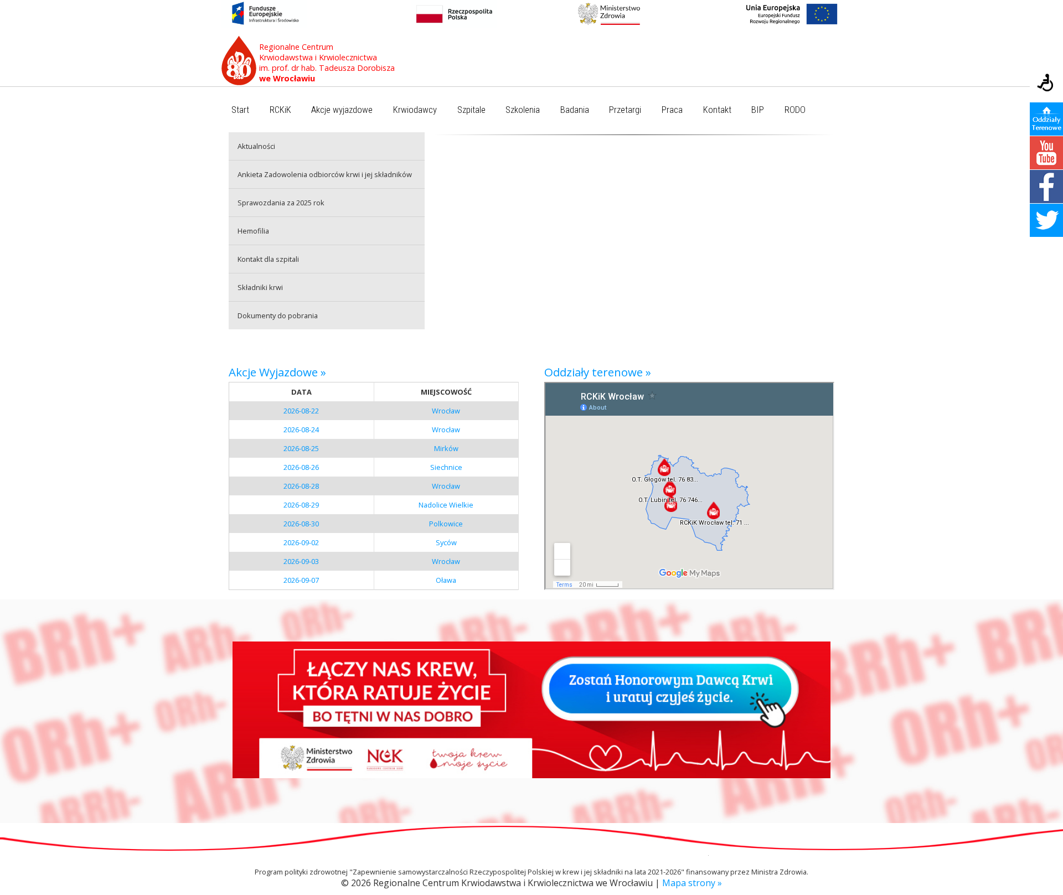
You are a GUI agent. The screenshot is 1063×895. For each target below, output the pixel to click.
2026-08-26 (301, 467)
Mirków (446, 448)
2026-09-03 (301, 561)
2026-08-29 (301, 505)
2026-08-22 (301, 411)
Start (240, 110)
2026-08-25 (301, 448)
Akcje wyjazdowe (342, 110)
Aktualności (256, 146)
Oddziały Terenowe (1046, 119)
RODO (795, 110)
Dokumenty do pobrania (278, 315)
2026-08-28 (301, 486)
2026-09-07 (301, 580)
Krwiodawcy (415, 110)
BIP (757, 110)
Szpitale (471, 110)
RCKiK (280, 110)
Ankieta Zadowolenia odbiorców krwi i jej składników (325, 174)
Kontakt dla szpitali (268, 259)
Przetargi (625, 110)
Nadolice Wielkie (446, 505)
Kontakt (717, 110)
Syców (446, 542)
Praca (672, 110)
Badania (574, 110)
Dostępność (1046, 83)
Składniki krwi (260, 287)
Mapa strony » (692, 883)
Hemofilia (253, 231)
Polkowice (446, 524)
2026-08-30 (301, 524)
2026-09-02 (301, 542)
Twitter (1046, 220)
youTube (1046, 152)
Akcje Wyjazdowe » (277, 372)
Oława (446, 580)
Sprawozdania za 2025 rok (281, 203)
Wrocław (446, 411)
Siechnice (446, 467)
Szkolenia (522, 110)
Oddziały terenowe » (597, 372)
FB (1046, 186)
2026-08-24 (301, 429)
